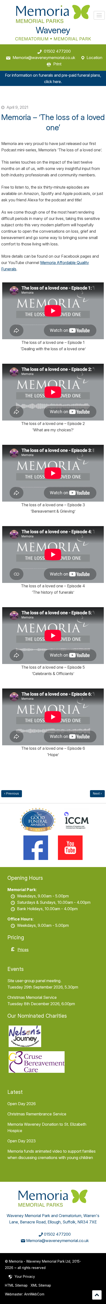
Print (57, 63)
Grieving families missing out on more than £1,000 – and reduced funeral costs (97, 793)
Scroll (97, 1295)
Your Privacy (25, 1277)
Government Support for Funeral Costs (11, 793)
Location (94, 57)
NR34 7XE (87, 1221)
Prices (23, 949)
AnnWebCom (34, 1294)
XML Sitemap (41, 1285)
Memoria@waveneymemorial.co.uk (44, 57)
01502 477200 (57, 51)
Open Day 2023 (21, 1140)
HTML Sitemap (16, 1285)
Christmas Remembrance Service (36, 1113)
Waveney (53, 30)
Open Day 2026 (21, 1103)
